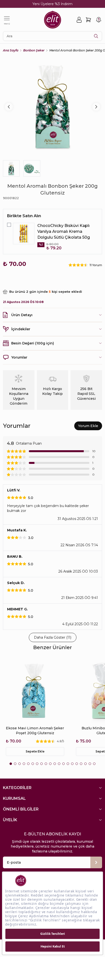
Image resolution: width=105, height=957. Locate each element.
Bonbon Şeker (33, 50)
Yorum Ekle (88, 426)
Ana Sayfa (10, 50)
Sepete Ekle (35, 751)
